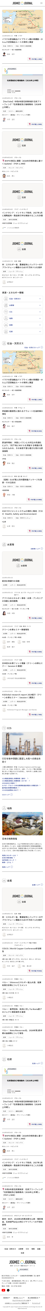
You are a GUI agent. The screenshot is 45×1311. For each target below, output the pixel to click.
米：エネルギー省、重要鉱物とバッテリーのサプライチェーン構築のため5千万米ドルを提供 (22, 266)
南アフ (16, 595)
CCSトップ (6, 795)
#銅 (3, 959)
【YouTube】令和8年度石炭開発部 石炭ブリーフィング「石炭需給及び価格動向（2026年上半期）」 (21, 104)
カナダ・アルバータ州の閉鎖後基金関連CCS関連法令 (20, 785)
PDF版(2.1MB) (35, 683)
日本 (20, 626)
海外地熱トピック (8, 860)
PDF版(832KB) (35, 431)
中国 (30, 943)
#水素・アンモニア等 (21, 609)
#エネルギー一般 (8, 50)
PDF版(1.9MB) (35, 468)
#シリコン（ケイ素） (17, 275)
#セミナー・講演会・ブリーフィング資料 (16, 115)
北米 (15, 261)
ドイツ (29, 626)
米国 (19, 261)
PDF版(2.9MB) (35, 618)
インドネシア (23, 209)
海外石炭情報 (13, 219)
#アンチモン (16, 959)
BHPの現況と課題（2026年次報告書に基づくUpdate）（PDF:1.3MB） (22, 162)
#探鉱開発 (17, 422)
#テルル (38, 959)
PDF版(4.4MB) (35, 531)
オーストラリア (27, 1216)
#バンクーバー (18, 277)
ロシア (25, 476)
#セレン (31, 959)
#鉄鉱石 (11, 1020)
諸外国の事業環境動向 (9, 788)
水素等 (5, 585)
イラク (20, 36)
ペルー (21, 979)
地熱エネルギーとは (9, 855)
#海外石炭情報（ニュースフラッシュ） (15, 223)
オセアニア (17, 1216)
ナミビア (38, 592)
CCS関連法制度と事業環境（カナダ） (15, 781)
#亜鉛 (11, 1041)
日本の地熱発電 (7, 858)
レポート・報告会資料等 (18, 585)
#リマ (17, 993)
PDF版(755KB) (35, 971)
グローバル (17, 98)
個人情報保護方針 (34, 1298)
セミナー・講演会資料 (16, 111)
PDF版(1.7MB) (35, 715)
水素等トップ (35, 549)
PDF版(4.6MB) (35, 652)
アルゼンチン (18, 945)
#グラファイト (7, 277)
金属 (4, 271)
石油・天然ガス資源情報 (23, 46)
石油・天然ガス (8, 46)
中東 (15, 36)
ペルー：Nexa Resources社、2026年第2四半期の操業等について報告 (22, 1032)
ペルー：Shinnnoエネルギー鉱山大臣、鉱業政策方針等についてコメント (21, 983)
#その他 (11, 993)
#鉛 (6, 1041)
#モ (22, 961)
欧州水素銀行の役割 (11, 581)
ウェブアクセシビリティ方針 (21, 1300)
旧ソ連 (20, 476)
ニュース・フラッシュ (16, 271)
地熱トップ (6, 867)
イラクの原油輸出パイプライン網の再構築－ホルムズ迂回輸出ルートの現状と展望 (22, 40)
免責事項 (6, 1298)
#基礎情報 (17, 50)
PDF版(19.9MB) (35, 500)
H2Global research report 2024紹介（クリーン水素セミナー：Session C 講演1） (22, 696)
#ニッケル (28, 275)
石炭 (4, 111)
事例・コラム (6, 862)
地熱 (33, 1249)
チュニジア (31, 592)
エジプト (23, 592)
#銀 (10, 959)
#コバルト (5, 275)
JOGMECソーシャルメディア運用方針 (17, 1303)
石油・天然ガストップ (32, 347)
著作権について (19, 1298)
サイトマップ (36, 1303)
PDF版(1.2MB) (35, 59)
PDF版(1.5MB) (35, 124)
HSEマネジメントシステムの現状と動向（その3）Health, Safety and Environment (22, 512)
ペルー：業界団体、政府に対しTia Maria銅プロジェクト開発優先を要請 (22, 1010)
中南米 (34, 943)
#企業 (4, 522)
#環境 (19, 637)
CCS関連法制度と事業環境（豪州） (14, 778)
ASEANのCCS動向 (8, 783)
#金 (6, 959)
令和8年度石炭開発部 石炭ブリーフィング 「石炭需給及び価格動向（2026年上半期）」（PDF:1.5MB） (23, 1192)
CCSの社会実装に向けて (10, 790)
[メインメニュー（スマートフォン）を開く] (41, 3)
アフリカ (17, 592)
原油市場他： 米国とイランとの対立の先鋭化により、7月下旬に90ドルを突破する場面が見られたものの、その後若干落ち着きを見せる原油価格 (22, 446)
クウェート (21, 408)
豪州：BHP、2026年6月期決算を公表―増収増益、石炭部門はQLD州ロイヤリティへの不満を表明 (22, 1221)
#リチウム (36, 275)
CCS (27, 1249)
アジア (16, 209)
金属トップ (36, 885)
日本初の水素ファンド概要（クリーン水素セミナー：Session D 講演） (22, 664)
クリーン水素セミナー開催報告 (15, 629)
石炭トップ (36, 1063)
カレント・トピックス (16, 168)
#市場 (4, 459)
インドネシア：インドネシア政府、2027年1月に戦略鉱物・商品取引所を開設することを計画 (22, 214)
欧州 (15, 476)
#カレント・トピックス (10, 171)
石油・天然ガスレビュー (23, 518)
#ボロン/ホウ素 (15, 961)
